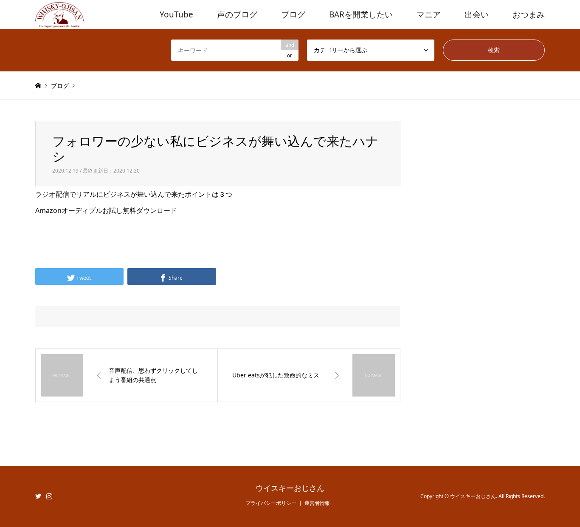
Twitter (38, 496)
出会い (477, 14)
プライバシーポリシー (270, 503)
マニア (429, 14)
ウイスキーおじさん (290, 488)
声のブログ (237, 14)
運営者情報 (317, 503)
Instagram (49, 496)
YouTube (176, 14)
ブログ (293, 14)
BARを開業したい (361, 14)
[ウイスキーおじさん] (59, 14)
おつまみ (528, 14)
